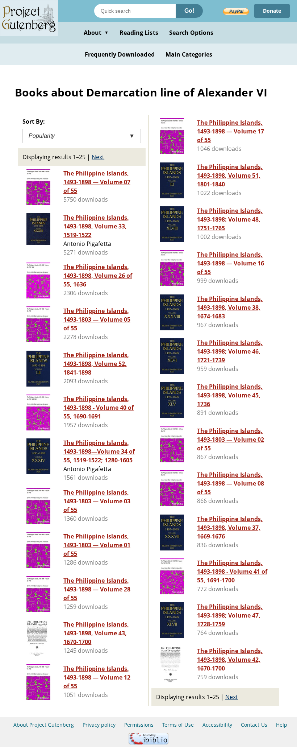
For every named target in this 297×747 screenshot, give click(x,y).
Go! (189, 11)
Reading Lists (139, 33)
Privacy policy (99, 724)
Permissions (139, 724)
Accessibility (217, 724)
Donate (272, 10)
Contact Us (254, 724)
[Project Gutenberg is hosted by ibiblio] (148, 742)
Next (98, 157)
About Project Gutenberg (43, 724)
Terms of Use (177, 724)
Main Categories (189, 54)
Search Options (191, 33)
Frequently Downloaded (120, 54)
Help (281, 724)
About (96, 33)
